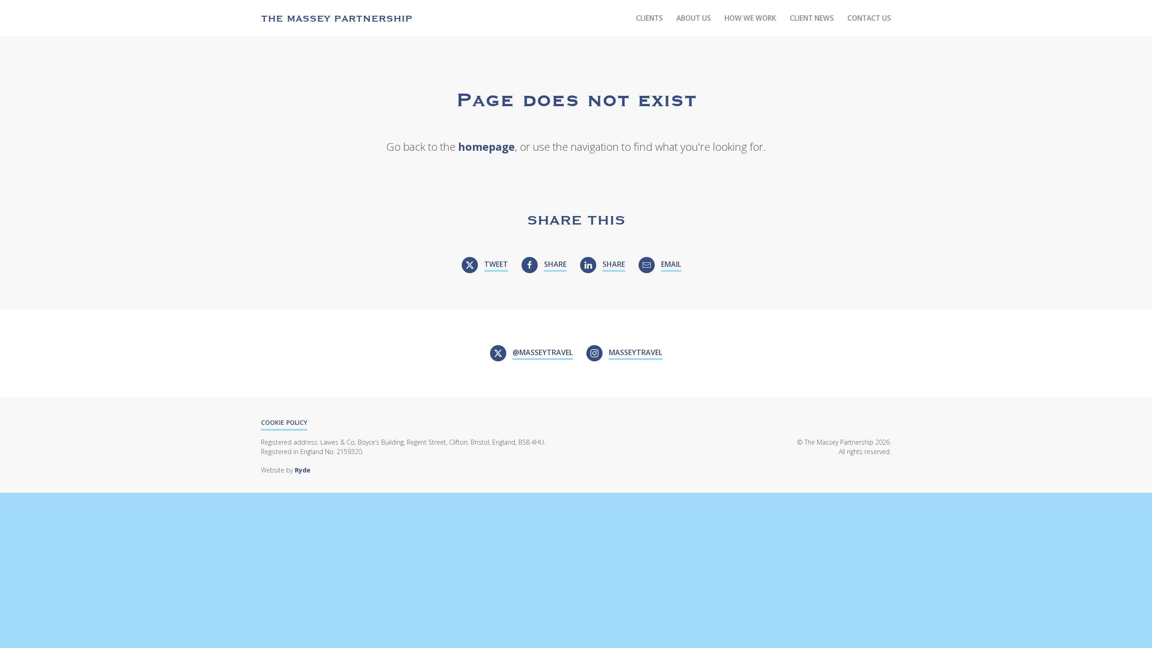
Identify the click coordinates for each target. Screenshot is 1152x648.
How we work (750, 18)
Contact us (869, 18)
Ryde (302, 470)
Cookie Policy (284, 422)
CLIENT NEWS (812, 18)
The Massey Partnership (337, 18)
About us (693, 18)
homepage (486, 146)
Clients (649, 18)
